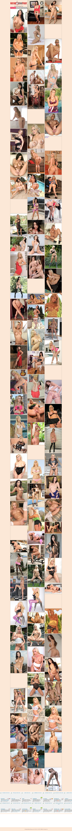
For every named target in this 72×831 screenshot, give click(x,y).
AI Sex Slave (13, 7)
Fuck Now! (24, 7)
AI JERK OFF (18, 7)
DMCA (42, 829)
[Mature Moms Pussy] (18, 3)
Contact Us (46, 829)
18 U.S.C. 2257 (37, 829)
